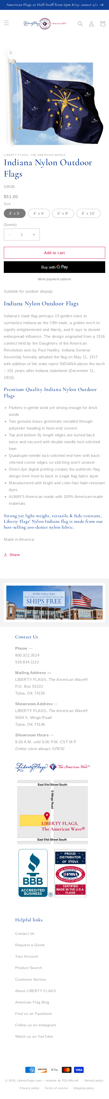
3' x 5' (14, 213)
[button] (80, 23)
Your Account (26, 956)
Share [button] (15, 555)
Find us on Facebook (33, 1014)
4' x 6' (39, 213)
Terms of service (56, 1088)
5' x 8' (63, 213)
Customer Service (30, 979)
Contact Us (24, 934)
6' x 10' (88, 213)
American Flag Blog (32, 1002)
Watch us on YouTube (34, 1036)
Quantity (10, 225)
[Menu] (6, 22)
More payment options (54, 279)
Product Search (28, 968)
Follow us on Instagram (35, 1025)
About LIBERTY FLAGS (35, 991)
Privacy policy (30, 1088)
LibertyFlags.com (29, 1080)
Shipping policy (83, 1088)
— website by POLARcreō (60, 1080)
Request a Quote (30, 945)
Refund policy (94, 1080)
